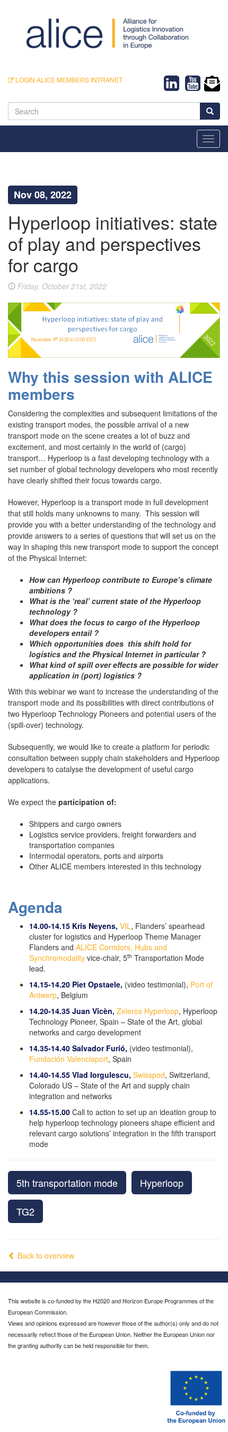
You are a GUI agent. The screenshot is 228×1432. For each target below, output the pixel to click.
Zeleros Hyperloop (148, 1011)
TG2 (25, 1211)
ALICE (86, 947)
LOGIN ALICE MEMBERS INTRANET (68, 79)
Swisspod (149, 1074)
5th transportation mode (67, 1183)
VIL (125, 925)
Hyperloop (161, 1183)
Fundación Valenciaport (68, 1058)
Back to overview (44, 1255)
